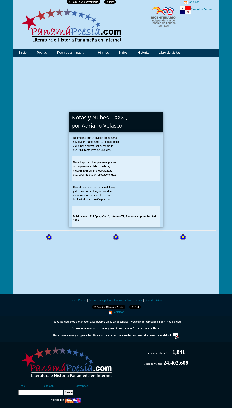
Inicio (22, 52)
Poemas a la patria (70, 52)
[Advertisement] (116, 82)
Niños (122, 52)
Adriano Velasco (102, 125)
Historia (143, 52)
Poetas (41, 52)
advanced (82, 385)
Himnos (103, 52)
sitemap (49, 385)
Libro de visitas (169, 52)
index (23, 385)
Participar (193, 1)
